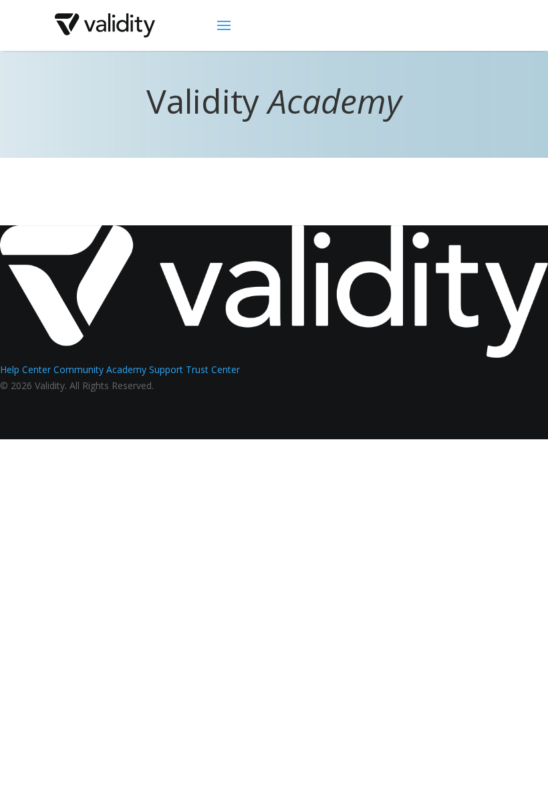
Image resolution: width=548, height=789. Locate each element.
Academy (126, 369)
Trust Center (213, 369)
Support (166, 369)
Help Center (25, 369)
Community (78, 369)
